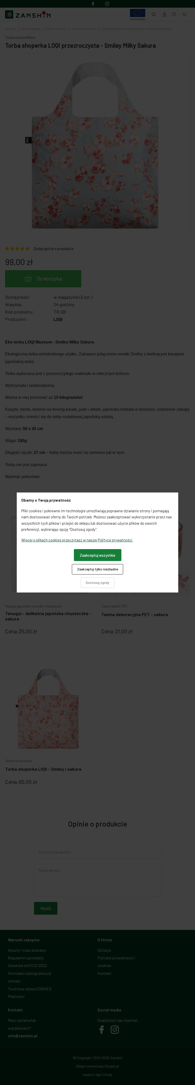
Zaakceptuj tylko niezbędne (97, 569)
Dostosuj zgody (97, 583)
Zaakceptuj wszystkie (97, 555)
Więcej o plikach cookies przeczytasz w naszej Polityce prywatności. (77, 540)
